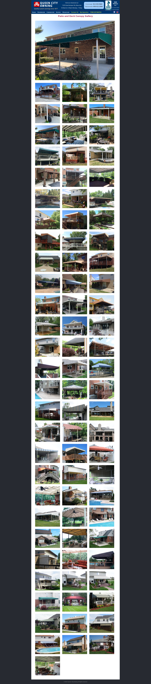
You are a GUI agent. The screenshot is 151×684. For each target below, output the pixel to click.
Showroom (65, 12)
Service (58, 12)
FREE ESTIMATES (95, 12)
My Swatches (84, 12)
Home (34, 12)
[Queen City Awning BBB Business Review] (112, 10)
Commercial (50, 12)
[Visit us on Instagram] (117, 12)
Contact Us (74, 12)
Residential (41, 12)
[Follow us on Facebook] (114, 12)
